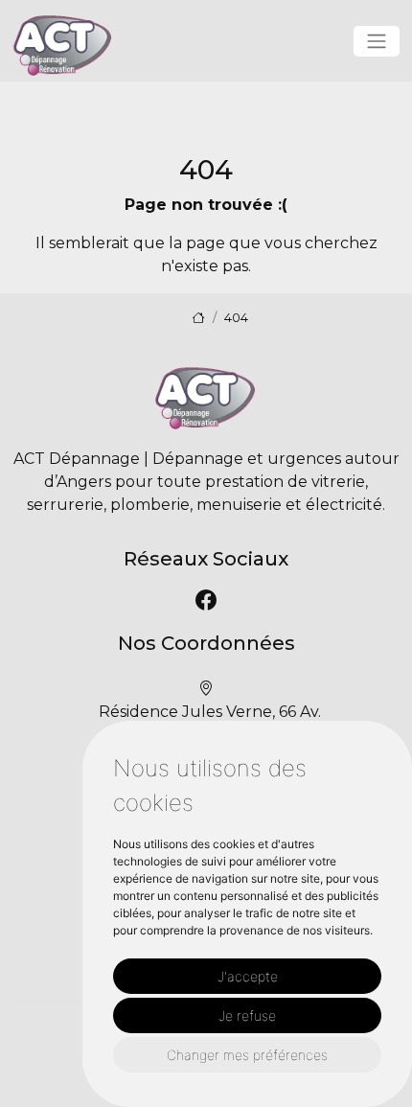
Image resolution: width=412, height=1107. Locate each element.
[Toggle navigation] (377, 41)
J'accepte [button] (247, 976)
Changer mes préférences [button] (247, 1055)
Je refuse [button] (247, 1015)
